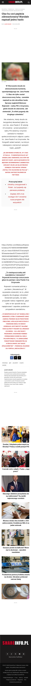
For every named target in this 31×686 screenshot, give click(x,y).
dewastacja (5, 362)
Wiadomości (11, 9)
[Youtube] (19, 654)
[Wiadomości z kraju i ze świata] (15, 2)
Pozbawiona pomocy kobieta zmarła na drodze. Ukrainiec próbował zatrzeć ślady (16, 577)
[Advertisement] (15, 45)
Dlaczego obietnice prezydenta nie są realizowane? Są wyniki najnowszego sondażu (16, 496)
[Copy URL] (19, 357)
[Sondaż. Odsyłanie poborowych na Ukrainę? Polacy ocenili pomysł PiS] (15, 434)
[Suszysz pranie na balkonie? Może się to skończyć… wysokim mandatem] (15, 537)
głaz (10, 362)
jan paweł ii (15, 362)
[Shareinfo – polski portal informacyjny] (15, 643)
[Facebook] (11, 357)
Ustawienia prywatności (15, 682)
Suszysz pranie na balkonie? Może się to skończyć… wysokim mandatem (16, 550)
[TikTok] (11, 654)
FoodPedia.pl (19, 657)
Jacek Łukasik (8, 24)
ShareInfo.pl (4, 9)
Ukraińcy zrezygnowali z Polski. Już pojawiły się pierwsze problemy (17, 187)
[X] (15, 357)
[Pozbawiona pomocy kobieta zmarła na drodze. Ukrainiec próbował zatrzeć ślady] (15, 564)
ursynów (21, 362)
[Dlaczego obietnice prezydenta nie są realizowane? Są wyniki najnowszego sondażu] (15, 483)
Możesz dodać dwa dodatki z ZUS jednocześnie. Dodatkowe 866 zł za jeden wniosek (16, 523)
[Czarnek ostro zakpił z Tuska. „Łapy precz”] (15, 459)
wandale (4, 365)
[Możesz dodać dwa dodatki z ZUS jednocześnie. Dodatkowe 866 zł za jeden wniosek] (15, 510)
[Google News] (23, 654)
